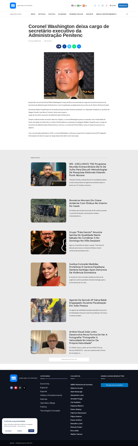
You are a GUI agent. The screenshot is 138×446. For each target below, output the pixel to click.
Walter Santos (76, 434)
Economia (62, 14)
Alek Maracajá (76, 392)
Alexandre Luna (77, 395)
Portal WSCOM (36, 41)
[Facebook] (95, 5)
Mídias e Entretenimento (106, 14)
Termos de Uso (21, 426)
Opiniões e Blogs (76, 14)
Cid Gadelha (76, 402)
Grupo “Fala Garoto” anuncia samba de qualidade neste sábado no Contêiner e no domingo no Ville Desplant (85, 236)
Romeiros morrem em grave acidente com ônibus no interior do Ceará (88, 203)
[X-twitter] (24, 387)
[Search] (127, 14)
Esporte (89, 14)
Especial (44, 388)
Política (51, 14)
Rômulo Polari (76, 427)
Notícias (41, 14)
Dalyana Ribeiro (77, 406)
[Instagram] (102, 5)
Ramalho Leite (77, 424)
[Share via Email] (79, 46)
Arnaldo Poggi (76, 399)
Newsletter (123, 5)
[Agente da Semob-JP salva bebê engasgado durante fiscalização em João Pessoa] (48, 310)
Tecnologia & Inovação (50, 411)
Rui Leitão (75, 431)
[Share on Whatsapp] (74, 46)
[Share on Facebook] (64, 46)
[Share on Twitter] (69, 46)
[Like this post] (59, 46)
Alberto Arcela (77, 388)
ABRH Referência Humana (81, 385)
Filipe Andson (76, 416)
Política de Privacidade (10, 426)
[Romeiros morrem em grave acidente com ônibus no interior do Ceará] (48, 210)
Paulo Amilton (76, 420)
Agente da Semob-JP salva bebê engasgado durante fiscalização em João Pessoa (88, 303)
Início (33, 14)
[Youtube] (106, 5)
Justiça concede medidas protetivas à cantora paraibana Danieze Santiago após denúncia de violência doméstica (88, 268)
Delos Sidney (76, 409)
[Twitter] (98, 5)
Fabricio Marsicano (78, 413)
